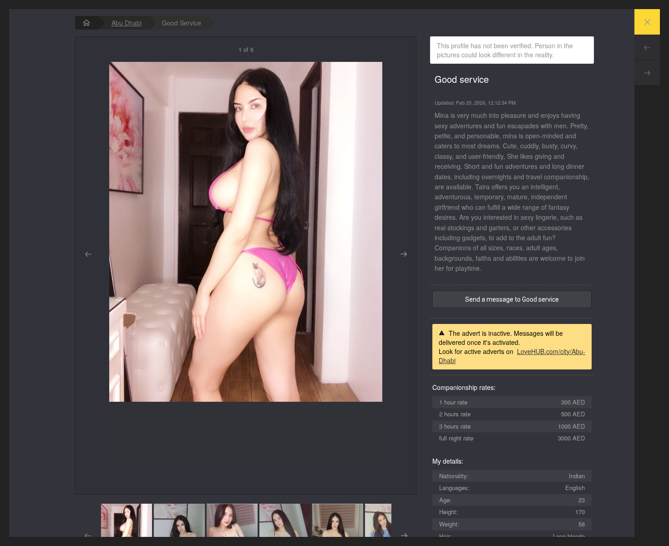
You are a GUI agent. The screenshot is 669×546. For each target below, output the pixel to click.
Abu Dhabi (127, 22)
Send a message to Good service (512, 299)
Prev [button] (88, 254)
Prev (647, 47)
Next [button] (403, 254)
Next (647, 73)
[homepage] (86, 23)
